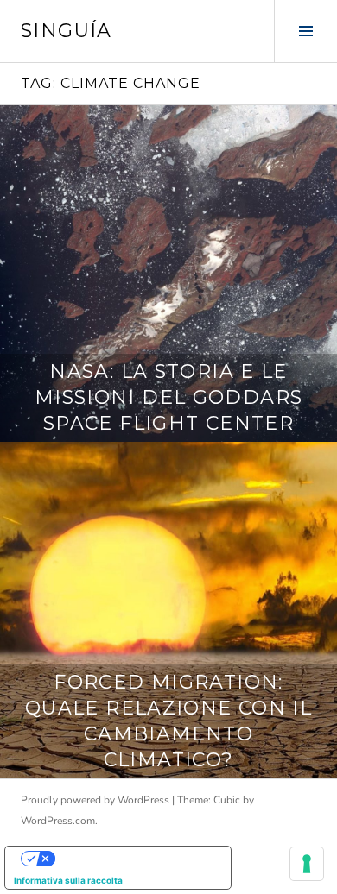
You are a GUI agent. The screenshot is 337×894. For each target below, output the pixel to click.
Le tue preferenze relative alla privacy (135, 858)
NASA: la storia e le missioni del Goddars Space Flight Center (169, 397)
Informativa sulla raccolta (68, 880)
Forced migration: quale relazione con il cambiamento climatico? (168, 720)
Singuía (66, 30)
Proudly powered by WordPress (95, 800)
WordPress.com (58, 821)
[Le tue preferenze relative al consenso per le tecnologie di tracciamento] (306, 863)
